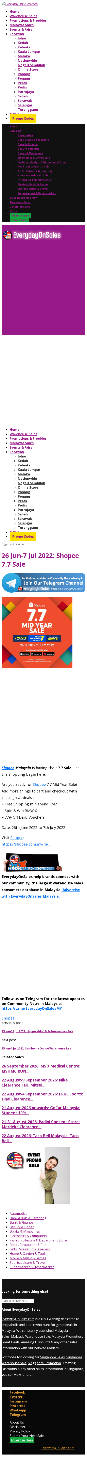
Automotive (25, 135)
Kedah (23, 43)
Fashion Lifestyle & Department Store (42, 162)
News (13, 211)
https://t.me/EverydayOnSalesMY (32, 1008)
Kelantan (25, 47)
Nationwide (27, 60)
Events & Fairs (21, 29)
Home (14, 11)
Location (17, 34)
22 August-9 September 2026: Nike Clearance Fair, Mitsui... (35, 1082)
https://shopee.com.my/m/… (26, 844)
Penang (24, 78)
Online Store (28, 69)
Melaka (24, 56)
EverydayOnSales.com (18, 1319)
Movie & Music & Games (33, 184)
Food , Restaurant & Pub (33, 166)
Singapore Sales (52, 1357)
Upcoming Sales (20, 206)
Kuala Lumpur (29, 51)
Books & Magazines (30, 153)
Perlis (22, 87)
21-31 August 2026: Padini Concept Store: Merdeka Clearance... (41, 1124)
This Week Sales (20, 202)
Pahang (24, 74)
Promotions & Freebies (28, 20)
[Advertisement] (43, 289)
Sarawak (25, 100)
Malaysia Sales (22, 25)
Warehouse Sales (23, 16)
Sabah (23, 96)
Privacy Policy (20, 1431)
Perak (22, 83)
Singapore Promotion (44, 1363)
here (28, 1374)
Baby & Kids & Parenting (33, 140)
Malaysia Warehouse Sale (30, 1336)
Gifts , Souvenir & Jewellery (35, 171)
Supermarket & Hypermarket (37, 193)
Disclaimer (17, 1427)
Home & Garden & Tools (33, 175)
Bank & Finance (28, 144)
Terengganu (28, 109)
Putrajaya (26, 92)
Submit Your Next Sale (27, 1435)
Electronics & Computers (34, 157)
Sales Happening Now (23, 197)
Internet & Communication (35, 180)
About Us (17, 1422)
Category (16, 131)
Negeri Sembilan (31, 65)
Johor (22, 38)
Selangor (25, 105)
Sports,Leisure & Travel (33, 189)
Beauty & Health (28, 148)
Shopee (8, 767)
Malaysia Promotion (67, 1336)
